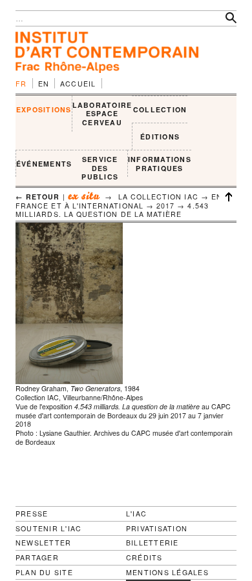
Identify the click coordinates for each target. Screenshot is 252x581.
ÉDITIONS (160, 136)
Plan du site (44, 572)
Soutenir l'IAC (48, 528)
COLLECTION (160, 109)
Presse (32, 513)
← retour (38, 196)
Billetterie (152, 542)
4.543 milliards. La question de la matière (112, 210)
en (44, 83)
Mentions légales (167, 572)
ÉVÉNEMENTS (44, 163)
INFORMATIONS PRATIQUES (159, 163)
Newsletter (43, 542)
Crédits (144, 557)
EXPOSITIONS (44, 109)
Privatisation (156, 528)
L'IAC (136, 513)
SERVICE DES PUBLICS (99, 167)
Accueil (78, 83)
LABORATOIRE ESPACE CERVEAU (102, 113)
